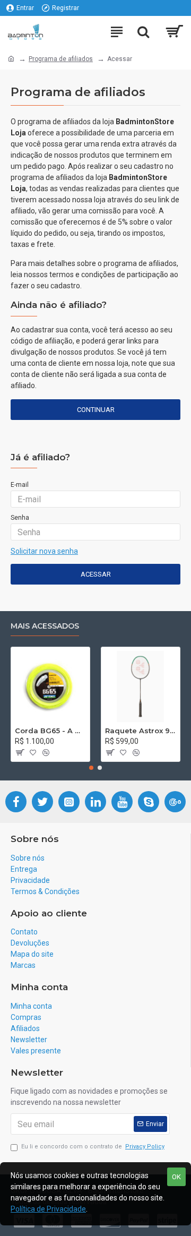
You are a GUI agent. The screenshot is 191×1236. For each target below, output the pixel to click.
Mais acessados (45, 626)
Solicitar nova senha (44, 551)
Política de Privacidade (48, 1209)
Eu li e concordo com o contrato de (92, 1146)
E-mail (20, 484)
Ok (176, 1177)
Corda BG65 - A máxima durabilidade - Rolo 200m (50, 730)
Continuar (96, 410)
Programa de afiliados (61, 59)
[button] (91, 768)
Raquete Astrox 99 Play (140, 730)
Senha (20, 517)
